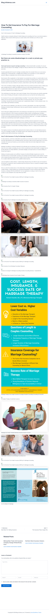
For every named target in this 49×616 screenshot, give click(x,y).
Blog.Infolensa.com (8, 2)
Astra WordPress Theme (36, 612)
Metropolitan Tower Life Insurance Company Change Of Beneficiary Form (13, 542)
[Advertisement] (24, 14)
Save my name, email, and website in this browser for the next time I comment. (19, 581)
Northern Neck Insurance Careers (34, 541)
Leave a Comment (7, 546)
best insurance (14, 546)
